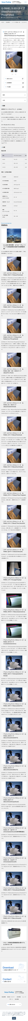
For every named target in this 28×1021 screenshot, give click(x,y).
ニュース (24, 997)
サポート (11, 999)
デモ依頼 (9, 86)
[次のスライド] (15, 74)
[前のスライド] (12, 74)
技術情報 (19, 997)
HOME (2, 22)
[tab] (12, 71)
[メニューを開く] (25, 2)
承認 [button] (14, 1018)
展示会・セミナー (11, 997)
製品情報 (8, 22)
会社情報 (17, 999)
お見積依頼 (9, 82)
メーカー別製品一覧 (16, 22)
